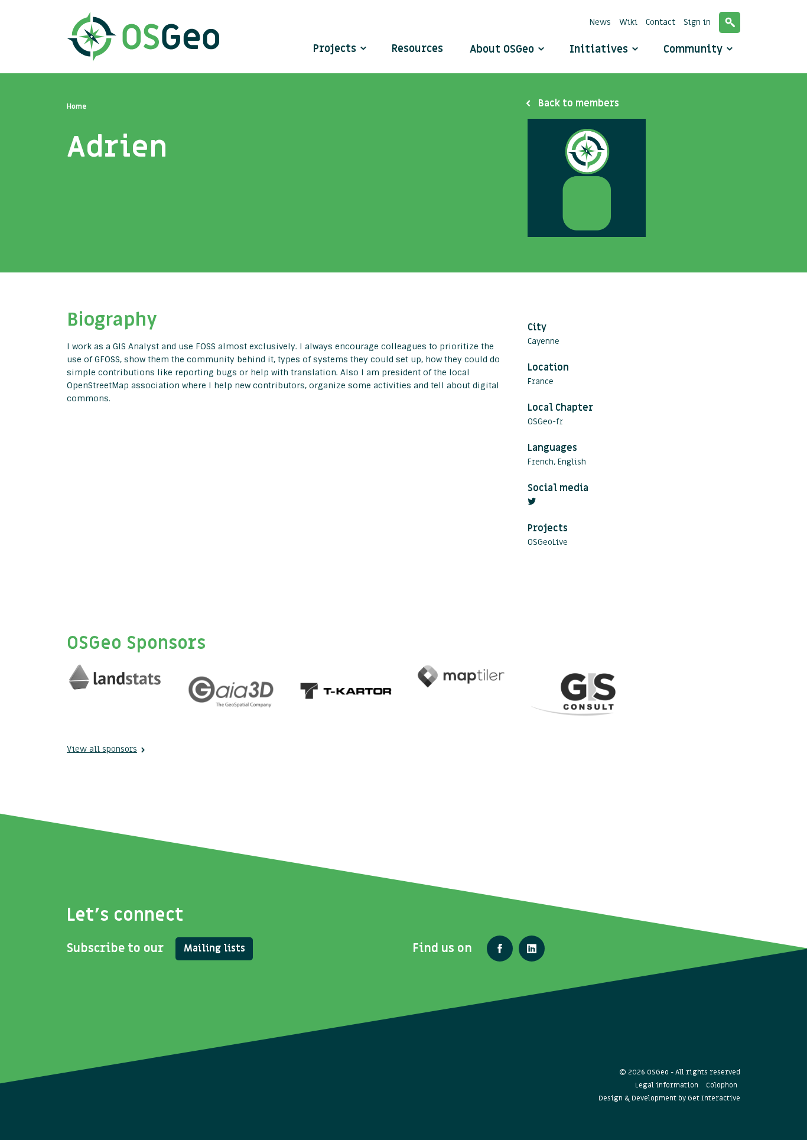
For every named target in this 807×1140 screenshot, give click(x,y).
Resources (417, 49)
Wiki (628, 22)
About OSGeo (503, 49)
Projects (334, 49)
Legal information (666, 1085)
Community (694, 49)
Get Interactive (714, 1098)
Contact (660, 22)
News (600, 22)
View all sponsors (102, 749)
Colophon (721, 1085)
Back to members (578, 103)
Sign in (697, 22)
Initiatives (600, 49)
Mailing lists (214, 948)
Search (729, 22)
